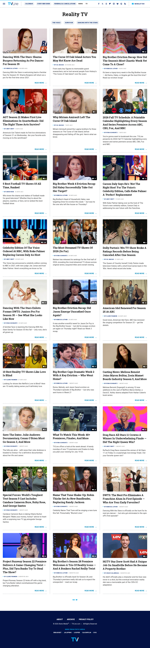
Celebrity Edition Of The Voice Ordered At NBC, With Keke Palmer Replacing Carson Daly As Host (24, 251)
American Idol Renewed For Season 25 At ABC (124, 309)
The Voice (56, 23)
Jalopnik (67, 632)
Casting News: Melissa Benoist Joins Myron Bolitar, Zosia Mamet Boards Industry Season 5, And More (125, 375)
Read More (39, 83)
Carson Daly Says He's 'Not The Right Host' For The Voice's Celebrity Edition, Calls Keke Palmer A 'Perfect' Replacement (124, 189)
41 (45, 490)
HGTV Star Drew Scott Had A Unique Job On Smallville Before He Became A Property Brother (125, 565)
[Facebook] (99, 4)
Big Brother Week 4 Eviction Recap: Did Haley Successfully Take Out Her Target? (74, 187)
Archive (71, 619)
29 (95, 303)
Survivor (69, 23)
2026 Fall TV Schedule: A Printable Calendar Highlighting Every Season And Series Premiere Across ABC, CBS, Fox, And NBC (125, 123)
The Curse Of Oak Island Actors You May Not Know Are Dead (74, 58)
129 (44, 242)
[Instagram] (114, 4)
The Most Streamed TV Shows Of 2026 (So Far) (73, 249)
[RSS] (125, 4)
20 (95, 556)
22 (145, 52)
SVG (95, 632)
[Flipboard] (110, 4)
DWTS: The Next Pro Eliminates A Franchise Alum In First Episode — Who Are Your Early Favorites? (124, 498)
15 (145, 303)
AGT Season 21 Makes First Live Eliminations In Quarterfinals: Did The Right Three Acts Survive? (23, 120)
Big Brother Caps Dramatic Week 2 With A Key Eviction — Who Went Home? (73, 375)
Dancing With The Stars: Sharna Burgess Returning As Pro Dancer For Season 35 (23, 60)
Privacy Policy (86, 619)
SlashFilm (86, 632)
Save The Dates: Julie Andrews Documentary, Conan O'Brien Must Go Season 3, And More (24, 438)
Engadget (57, 632)
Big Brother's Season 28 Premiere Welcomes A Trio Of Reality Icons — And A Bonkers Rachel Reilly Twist (74, 565)
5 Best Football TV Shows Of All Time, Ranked (22, 185)
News (80, 4)
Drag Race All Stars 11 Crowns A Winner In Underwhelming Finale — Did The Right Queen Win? (124, 438)
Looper (77, 632)
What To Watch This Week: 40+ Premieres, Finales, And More (71, 436)
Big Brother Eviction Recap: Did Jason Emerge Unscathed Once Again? (72, 311)
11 (45, 112)
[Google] (121, 4)
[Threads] (106, 4)
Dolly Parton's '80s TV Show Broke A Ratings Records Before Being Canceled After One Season (124, 251)
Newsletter (139, 4)
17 (95, 366)
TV (87, 4)
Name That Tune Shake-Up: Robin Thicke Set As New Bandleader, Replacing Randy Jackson (73, 498)
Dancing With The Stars (88, 23)
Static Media (63, 624)
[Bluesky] (117, 4)
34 (145, 112)
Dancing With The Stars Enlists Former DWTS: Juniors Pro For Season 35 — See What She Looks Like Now (22, 313)
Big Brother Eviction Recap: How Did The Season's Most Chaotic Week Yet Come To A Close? (125, 60)
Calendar (29, 4)
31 (145, 429)
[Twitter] (102, 4)
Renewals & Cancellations (64, 4)
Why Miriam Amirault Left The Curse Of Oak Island (71, 119)
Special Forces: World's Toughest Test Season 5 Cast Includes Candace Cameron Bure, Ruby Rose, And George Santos (24, 500)
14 (145, 179)
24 (95, 242)
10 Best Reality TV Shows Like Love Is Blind (24, 373)
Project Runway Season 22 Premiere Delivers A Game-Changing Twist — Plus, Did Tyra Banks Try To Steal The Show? (24, 567)
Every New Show (43, 4)
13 (95, 429)
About (60, 619)
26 (95, 490)
